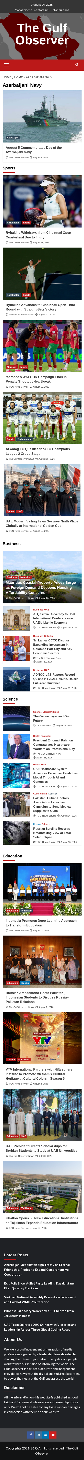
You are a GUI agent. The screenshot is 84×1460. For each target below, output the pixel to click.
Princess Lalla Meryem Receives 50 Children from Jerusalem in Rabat (39, 1313)
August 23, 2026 (64, 725)
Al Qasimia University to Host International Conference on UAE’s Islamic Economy (54, 618)
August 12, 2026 (44, 661)
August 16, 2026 (41, 387)
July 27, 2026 (39, 1228)
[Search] (77, 64)
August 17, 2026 (47, 314)
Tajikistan (46, 736)
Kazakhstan (13, 222)
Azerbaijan (12, 137)
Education (12, 910)
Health (36, 736)
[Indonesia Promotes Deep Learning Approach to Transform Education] (42, 889)
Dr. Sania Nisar (43, 725)
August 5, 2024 (40, 157)
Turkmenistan (25, 439)
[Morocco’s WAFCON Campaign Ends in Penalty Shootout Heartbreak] (42, 346)
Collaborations (60, 10)
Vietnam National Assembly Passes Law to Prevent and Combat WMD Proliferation (40, 1299)
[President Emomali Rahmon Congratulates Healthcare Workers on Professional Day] (16, 746)
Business (12, 577)
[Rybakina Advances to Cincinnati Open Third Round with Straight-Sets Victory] (42, 274)
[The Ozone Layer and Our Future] (16, 718)
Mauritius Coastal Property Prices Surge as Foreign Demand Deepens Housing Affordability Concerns (41, 588)
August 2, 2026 (40, 1084)
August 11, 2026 (68, 688)
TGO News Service (19, 157)
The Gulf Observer (42, 34)
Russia (37, 824)
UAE (20, 511)
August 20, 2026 (47, 598)
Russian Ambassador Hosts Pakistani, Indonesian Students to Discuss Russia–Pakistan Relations (37, 997)
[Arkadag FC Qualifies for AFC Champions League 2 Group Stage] (42, 418)
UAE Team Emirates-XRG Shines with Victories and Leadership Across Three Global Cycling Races (40, 1327)
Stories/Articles (51, 712)
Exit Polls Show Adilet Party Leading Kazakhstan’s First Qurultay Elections (39, 1285)
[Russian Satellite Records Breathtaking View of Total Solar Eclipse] (16, 833)
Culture (11, 1059)
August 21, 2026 (41, 242)
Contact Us (41, 10)
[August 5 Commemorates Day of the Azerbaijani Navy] (42, 116)
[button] (7, 65)
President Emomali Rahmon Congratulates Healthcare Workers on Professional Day (54, 745)
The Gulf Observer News (21, 314)
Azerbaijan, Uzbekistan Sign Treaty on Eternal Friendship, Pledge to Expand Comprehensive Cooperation (37, 1269)
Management (23, 10)
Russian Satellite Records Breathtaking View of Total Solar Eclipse (52, 833)
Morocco (11, 367)
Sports (26, 222)
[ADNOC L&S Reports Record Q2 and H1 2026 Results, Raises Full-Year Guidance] (16, 679)
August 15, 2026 (47, 459)
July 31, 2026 (45, 1156)
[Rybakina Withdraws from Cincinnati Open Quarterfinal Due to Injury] (42, 201)
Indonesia (26, 910)
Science (37, 712)
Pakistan (52, 794)
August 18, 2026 (44, 757)
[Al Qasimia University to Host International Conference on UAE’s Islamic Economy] (16, 618)
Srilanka (48, 636)
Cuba (36, 794)
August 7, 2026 (46, 1007)
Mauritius (25, 577)
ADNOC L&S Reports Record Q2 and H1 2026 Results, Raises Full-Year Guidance (55, 679)
